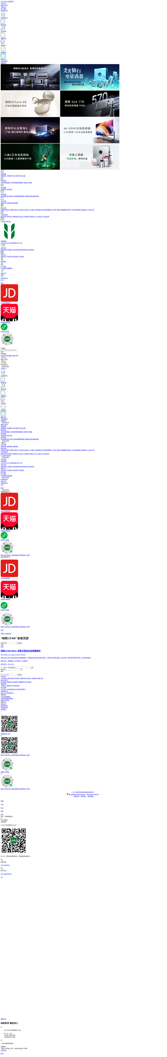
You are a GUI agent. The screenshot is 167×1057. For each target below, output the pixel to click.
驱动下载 (15, 355)
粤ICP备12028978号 (93, 794)
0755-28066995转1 (6, 874)
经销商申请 (4, 706)
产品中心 (3, 3)
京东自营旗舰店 (5, 696)
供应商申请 (4, 707)
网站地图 (90, 796)
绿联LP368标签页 (6, 633)
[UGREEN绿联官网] (7, 1)
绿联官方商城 (5, 700)
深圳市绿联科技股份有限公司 (85, 792)
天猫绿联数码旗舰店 (7, 698)
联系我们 (3, 709)
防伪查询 (9, 355)
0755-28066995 (5, 865)
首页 (2, 630)
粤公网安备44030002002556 (77, 794)
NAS (2, 280)
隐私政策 (76, 796)
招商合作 (3, 704)
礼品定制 (3, 355)
